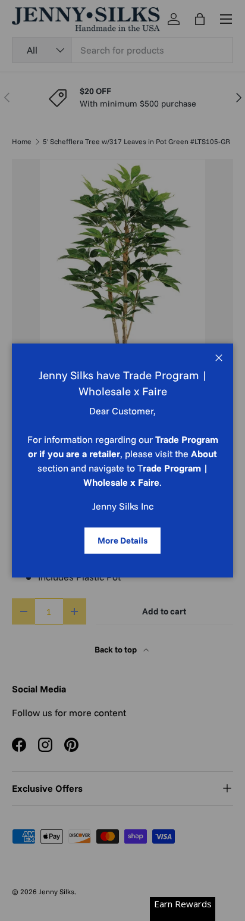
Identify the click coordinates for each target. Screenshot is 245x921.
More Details (122, 540)
